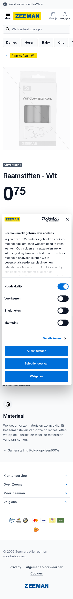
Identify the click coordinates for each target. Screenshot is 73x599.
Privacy (15, 567)
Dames (11, 42)
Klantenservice (15, 476)
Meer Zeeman (14, 493)
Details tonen (52, 338)
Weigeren (36, 376)
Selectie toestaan (36, 363)
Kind (61, 42)
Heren (29, 42)
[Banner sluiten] (67, 219)
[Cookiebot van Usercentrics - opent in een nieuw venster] (43, 219)
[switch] (63, 298)
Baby (46, 42)
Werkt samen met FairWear (26, 4)
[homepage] (27, 16)
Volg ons (10, 502)
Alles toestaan (36, 350)
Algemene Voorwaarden (44, 567)
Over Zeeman (14, 484)
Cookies (36, 573)
